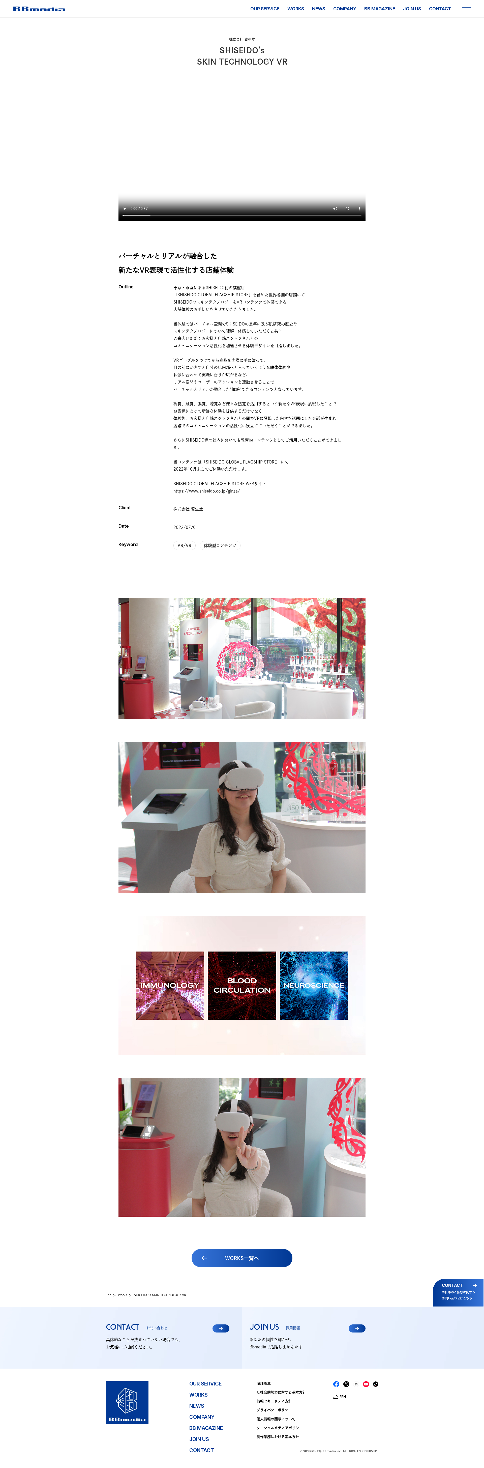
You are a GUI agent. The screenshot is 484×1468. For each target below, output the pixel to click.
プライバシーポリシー (274, 1410)
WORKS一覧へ (242, 1258)
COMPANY (344, 8)
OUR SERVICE (264, 8)
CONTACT (440, 8)
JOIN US (412, 8)
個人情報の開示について (276, 1419)
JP (335, 1397)
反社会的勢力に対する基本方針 (281, 1392)
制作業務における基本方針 (278, 1436)
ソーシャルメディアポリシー (279, 1428)
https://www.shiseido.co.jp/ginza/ (206, 491)
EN (343, 1397)
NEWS (318, 8)
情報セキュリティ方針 (274, 1401)
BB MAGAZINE (379, 8)
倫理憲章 (264, 1383)
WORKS (295, 8)
